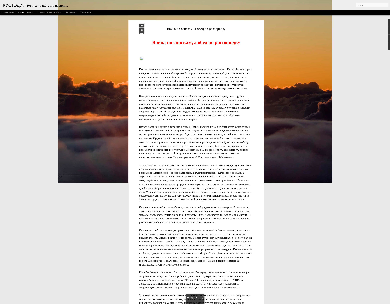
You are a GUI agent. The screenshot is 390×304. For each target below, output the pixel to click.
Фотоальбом (72, 12)
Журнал (30, 12)
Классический (8, 12)
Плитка (20, 12)
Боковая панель (55, 12)
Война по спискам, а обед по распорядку (196, 28)
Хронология (86, 12)
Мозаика (41, 12)
